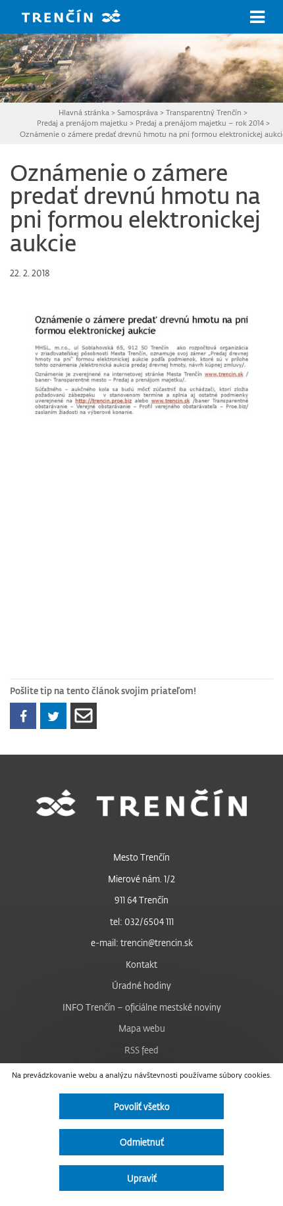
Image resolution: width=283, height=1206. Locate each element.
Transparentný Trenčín (204, 112)
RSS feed (141, 1049)
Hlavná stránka (84, 112)
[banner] (81, 17)
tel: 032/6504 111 (142, 921)
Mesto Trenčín (141, 857)
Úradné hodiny (141, 985)
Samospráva (137, 112)
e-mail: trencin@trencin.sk (142, 942)
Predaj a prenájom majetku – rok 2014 (200, 123)
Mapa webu (141, 1028)
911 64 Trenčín (141, 899)
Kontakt (141, 964)
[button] (257, 17)
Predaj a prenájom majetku (82, 123)
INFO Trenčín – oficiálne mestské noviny (142, 1007)
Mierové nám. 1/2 (141, 878)
